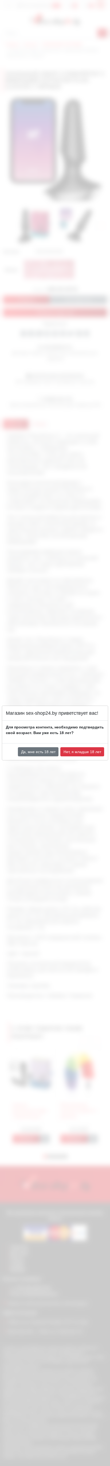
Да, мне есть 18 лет (38, 752)
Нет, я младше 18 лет (82, 752)
